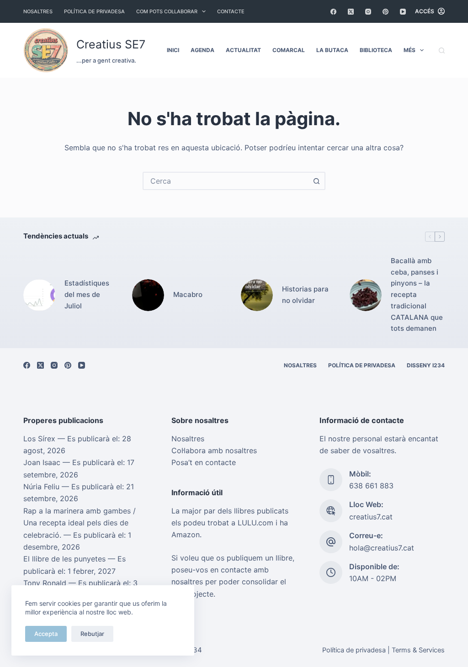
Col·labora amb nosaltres (214, 450)
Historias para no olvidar (305, 295)
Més (409, 50)
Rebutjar (92, 633)
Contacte (231, 11)
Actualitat (243, 50)
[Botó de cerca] (316, 181)
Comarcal (288, 50)
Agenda (202, 50)
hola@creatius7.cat (381, 547)
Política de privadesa (94, 11)
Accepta (46, 633)
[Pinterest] (385, 12)
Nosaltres (38, 11)
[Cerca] (442, 50)
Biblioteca (376, 50)
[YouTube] (403, 12)
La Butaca (332, 50)
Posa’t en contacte (203, 462)
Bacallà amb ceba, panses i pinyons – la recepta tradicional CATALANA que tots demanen (417, 294)
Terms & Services (418, 650)
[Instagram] (368, 12)
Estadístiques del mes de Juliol (86, 294)
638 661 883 (371, 485)
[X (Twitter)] (351, 12)
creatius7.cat (371, 516)
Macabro (187, 294)
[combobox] (226, 181)
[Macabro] (148, 295)
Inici (173, 50)
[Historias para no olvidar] (257, 295)
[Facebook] (333, 12)
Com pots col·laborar (166, 11)
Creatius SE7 (110, 44)
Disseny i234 (426, 365)
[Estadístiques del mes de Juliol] (39, 295)
